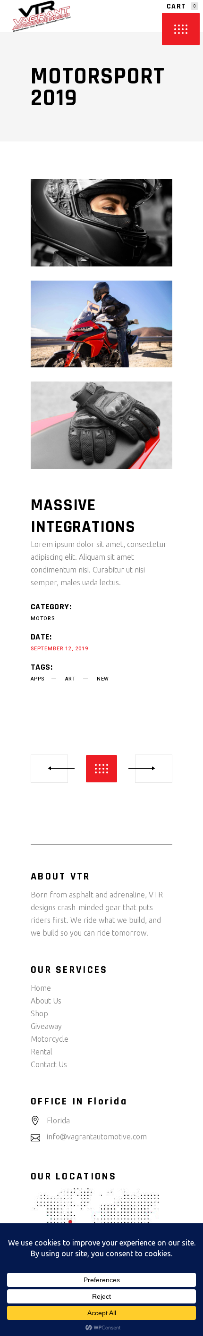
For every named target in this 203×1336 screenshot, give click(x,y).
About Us (46, 1000)
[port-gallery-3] (101, 425)
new (103, 679)
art (70, 679)
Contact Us (49, 1064)
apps (37, 679)
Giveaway (46, 1026)
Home (41, 988)
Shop (39, 1013)
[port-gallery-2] (101, 324)
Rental (41, 1051)
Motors (43, 618)
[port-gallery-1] (101, 222)
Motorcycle (49, 1039)
